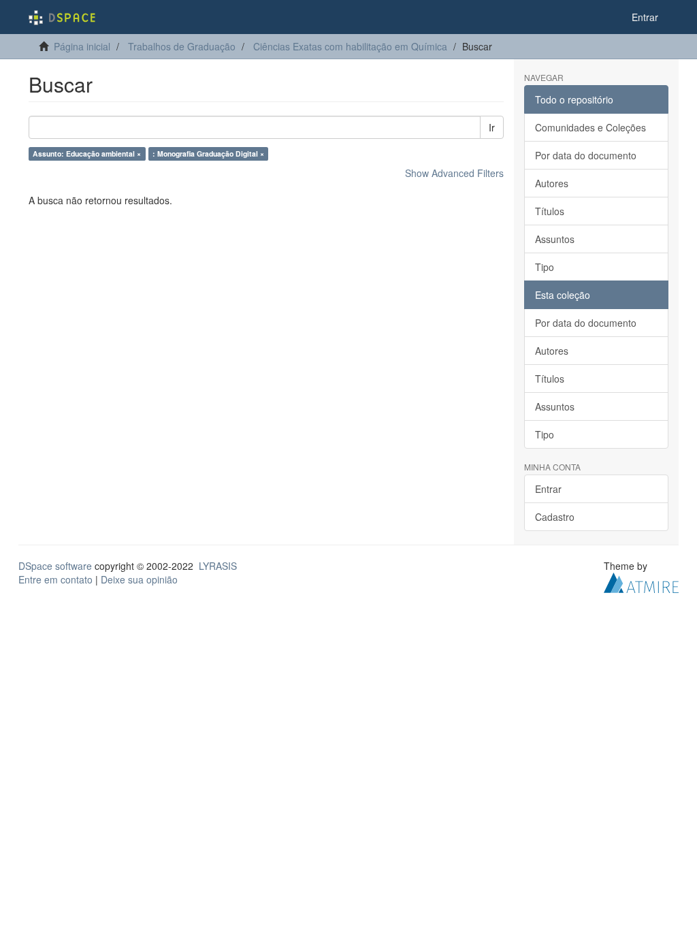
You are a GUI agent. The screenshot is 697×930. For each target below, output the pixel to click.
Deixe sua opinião (139, 579)
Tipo (544, 267)
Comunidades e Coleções (590, 127)
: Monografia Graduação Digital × (208, 153)
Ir (492, 127)
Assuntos (554, 239)
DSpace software (55, 566)
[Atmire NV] (641, 581)
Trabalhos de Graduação (182, 46)
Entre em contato (55, 579)
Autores (551, 183)
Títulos (549, 211)
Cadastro (554, 517)
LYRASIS (218, 566)
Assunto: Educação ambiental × (87, 153)
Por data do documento (585, 155)
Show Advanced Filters (454, 173)
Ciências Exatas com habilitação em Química (350, 46)
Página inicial (82, 46)
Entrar (548, 489)
